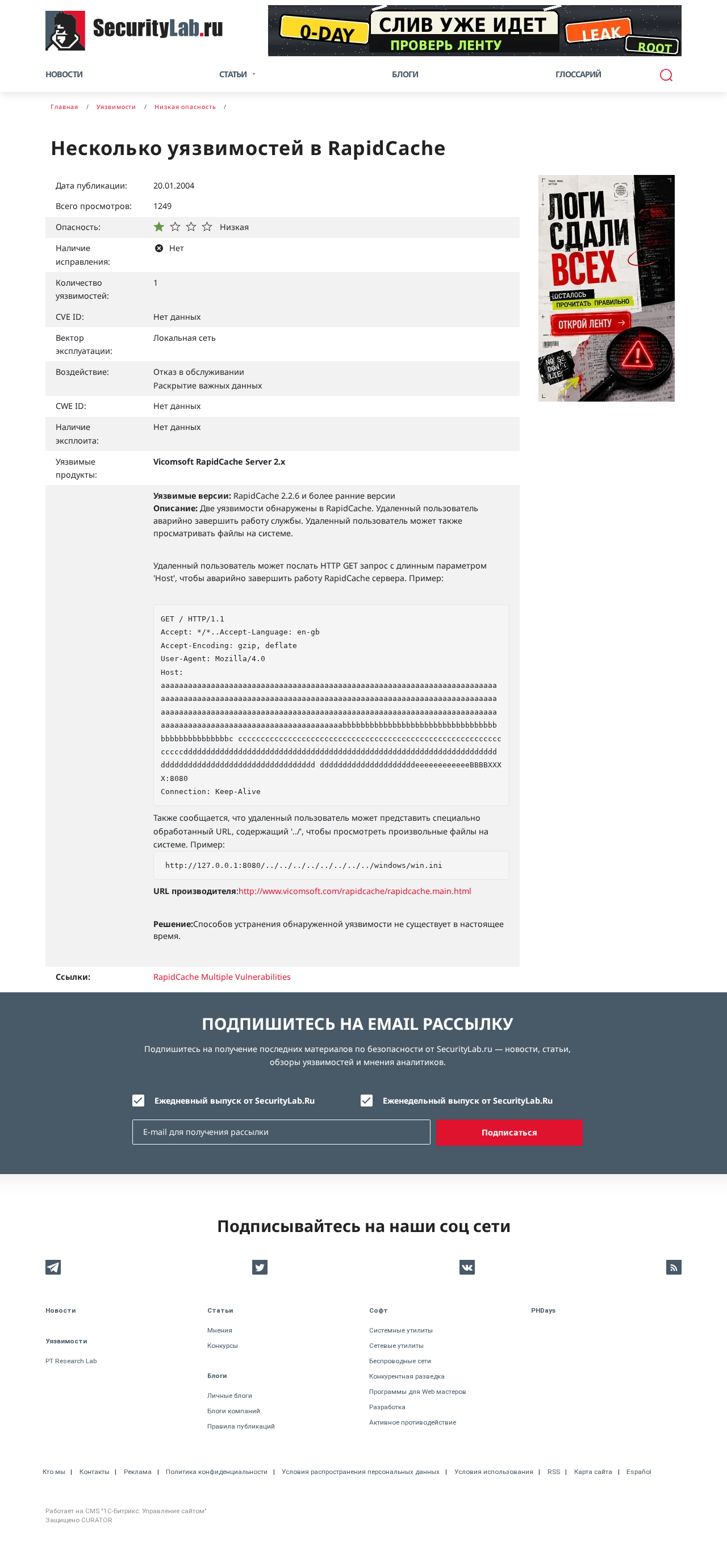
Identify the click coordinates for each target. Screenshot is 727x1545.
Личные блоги (229, 1396)
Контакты (95, 1472)
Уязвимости (66, 1341)
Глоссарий (578, 74)
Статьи (220, 1310)
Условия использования (493, 1472)
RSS (554, 1472)
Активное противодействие (412, 1422)
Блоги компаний (233, 1411)
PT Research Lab (71, 1361)
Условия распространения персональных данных (361, 1472)
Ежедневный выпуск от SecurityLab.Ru (234, 1100)
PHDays (543, 1310)
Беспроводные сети (400, 1361)
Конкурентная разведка (407, 1376)
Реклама (138, 1472)
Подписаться (509, 1132)
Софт (378, 1310)
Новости (63, 74)
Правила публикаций (241, 1426)
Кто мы (54, 1472)
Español (638, 1472)
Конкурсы (222, 1346)
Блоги (405, 74)
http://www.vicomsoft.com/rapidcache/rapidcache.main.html (355, 891)
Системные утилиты (401, 1330)
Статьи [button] (232, 74)
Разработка (387, 1407)
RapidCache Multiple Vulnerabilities (222, 976)
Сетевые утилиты (396, 1346)
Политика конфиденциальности (217, 1472)
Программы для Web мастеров (417, 1392)
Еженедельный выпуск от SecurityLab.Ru (468, 1100)
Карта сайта (593, 1472)
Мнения (219, 1330)
